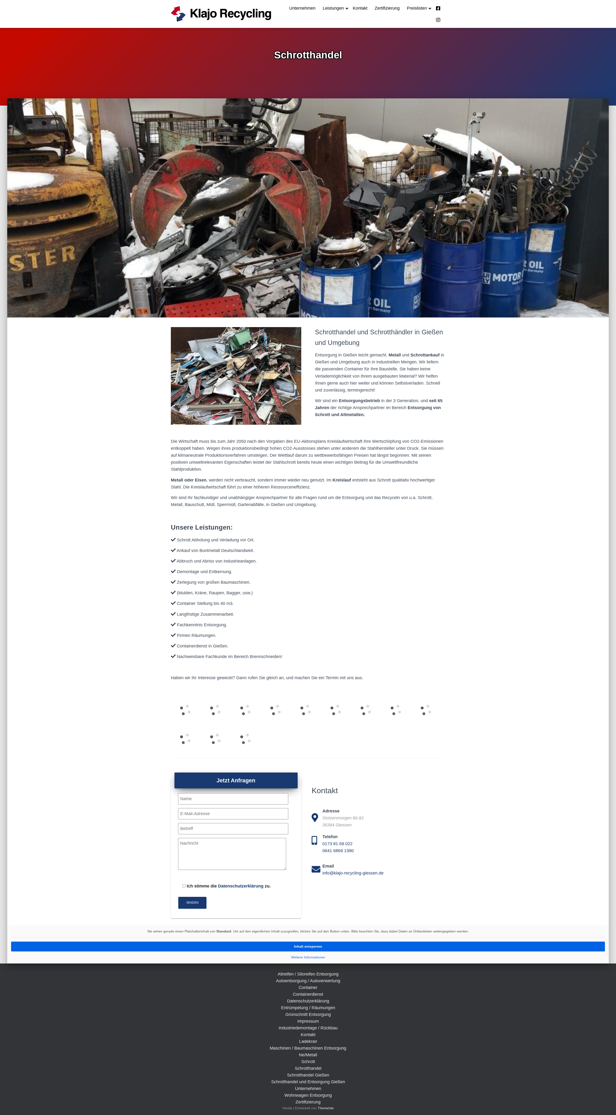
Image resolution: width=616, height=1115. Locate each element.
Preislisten (417, 8)
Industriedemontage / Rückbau (308, 1028)
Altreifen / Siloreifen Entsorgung (308, 974)
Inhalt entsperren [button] (308, 946)
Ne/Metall (308, 1054)
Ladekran (308, 1041)
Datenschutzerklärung (240, 886)
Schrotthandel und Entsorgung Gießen (308, 1081)
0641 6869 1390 (338, 850)
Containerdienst (308, 994)
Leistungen (334, 8)
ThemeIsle (326, 1108)
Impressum (308, 1021)
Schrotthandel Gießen (308, 1075)
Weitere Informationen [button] (308, 957)
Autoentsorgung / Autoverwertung (308, 980)
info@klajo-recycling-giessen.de (353, 873)
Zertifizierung (387, 8)
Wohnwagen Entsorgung (308, 1095)
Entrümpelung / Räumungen (308, 1007)
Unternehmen (302, 8)
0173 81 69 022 (337, 843)
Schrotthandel (308, 1068)
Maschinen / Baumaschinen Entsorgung (308, 1048)
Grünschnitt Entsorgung (308, 1014)
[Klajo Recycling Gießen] (221, 14)
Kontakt (360, 8)
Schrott (308, 1061)
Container (308, 987)
